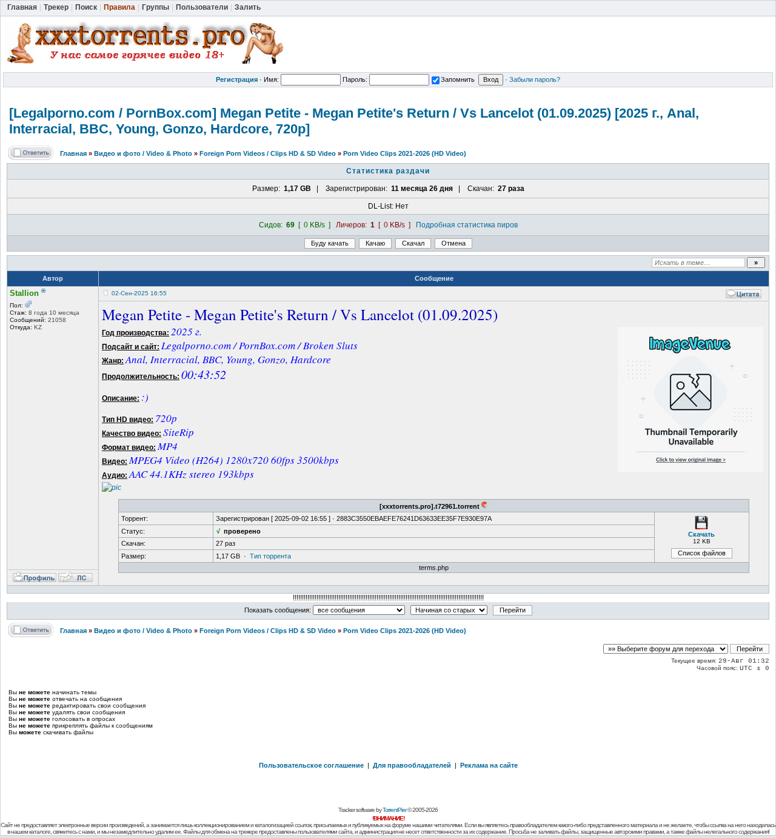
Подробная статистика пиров (467, 225)
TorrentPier (394, 809)
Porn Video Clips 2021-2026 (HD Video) (404, 153)
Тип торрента (270, 556)
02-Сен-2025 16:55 (139, 293)
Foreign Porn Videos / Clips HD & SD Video (267, 153)
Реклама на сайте (489, 765)
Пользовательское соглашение (311, 765)
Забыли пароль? (534, 79)
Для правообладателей (412, 765)
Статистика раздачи (388, 171)
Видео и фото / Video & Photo (143, 153)
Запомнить (458, 79)
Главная (73, 153)
